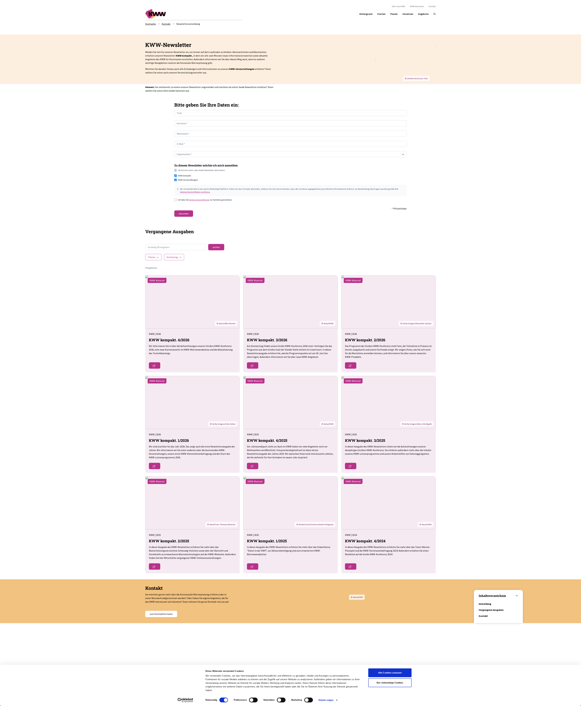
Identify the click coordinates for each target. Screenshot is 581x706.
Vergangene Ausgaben (491, 609)
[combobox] (290, 154)
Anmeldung (485, 603)
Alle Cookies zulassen (390, 672)
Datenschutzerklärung (199, 199)
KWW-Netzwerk (417, 6)
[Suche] (434, 14)
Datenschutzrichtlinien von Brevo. (195, 192)
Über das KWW (398, 6)
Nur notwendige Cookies (390, 682)
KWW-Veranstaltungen (188, 180)
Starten (381, 13)
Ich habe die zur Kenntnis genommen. (205, 199)
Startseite (150, 23)
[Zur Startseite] (156, 14)
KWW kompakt (184, 175)
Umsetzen (407, 13)
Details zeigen (325, 700)
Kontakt (432, 6)
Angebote (423, 13)
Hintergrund (365, 13)
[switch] (253, 700)
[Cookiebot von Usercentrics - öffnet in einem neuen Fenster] (185, 700)
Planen (394, 13)
